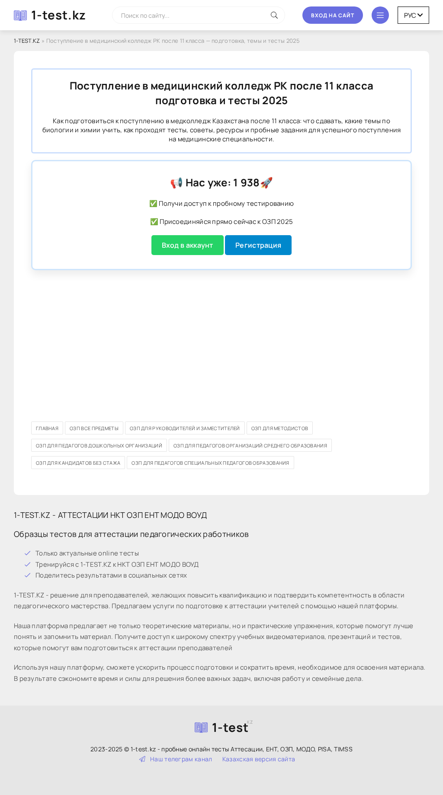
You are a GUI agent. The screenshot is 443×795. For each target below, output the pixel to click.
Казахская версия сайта (258, 759)
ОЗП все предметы (94, 428)
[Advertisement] (221, 337)
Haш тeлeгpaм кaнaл (181, 759)
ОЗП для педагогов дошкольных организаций (99, 445)
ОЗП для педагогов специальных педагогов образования (210, 463)
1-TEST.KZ (27, 41)
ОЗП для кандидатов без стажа (78, 463)
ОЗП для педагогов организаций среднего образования (250, 445)
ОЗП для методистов (279, 428)
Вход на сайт (332, 15)
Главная (47, 428)
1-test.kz (58, 14)
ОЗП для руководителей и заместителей (185, 428)
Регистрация (258, 245)
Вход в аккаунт (187, 245)
